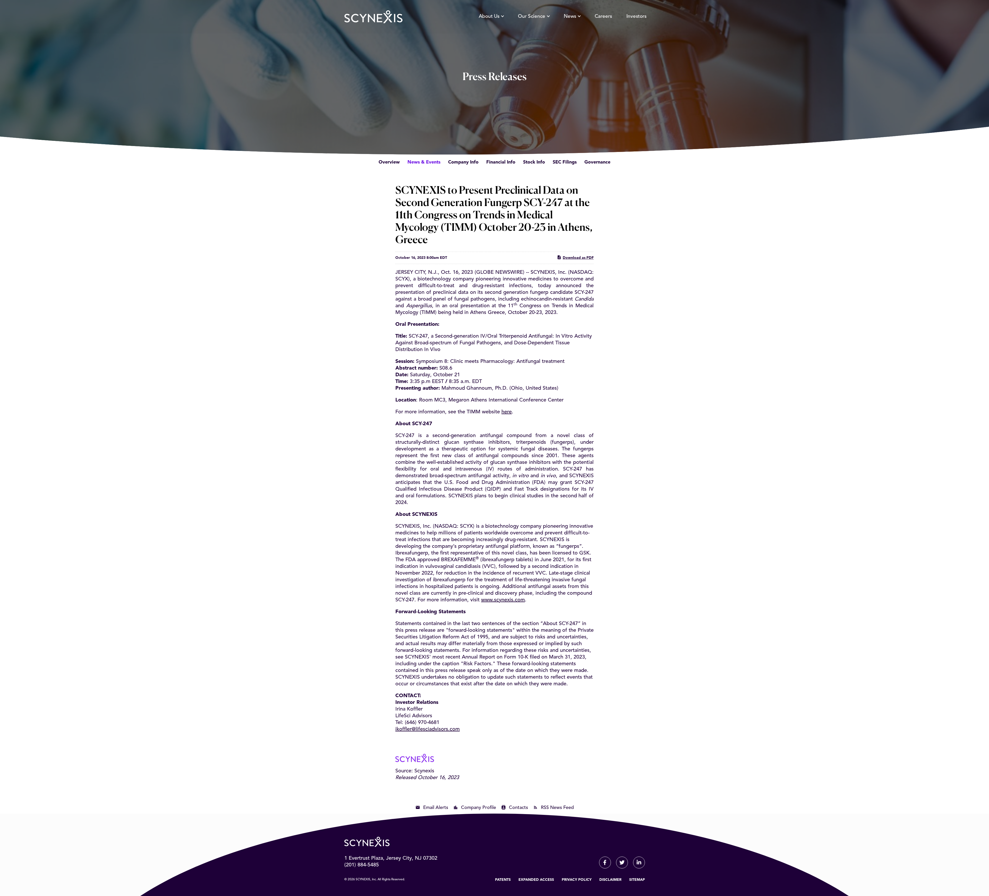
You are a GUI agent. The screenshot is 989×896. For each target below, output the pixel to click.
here (506, 412)
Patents (503, 880)
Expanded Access (536, 880)
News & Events (423, 162)
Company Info (463, 162)
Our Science (531, 16)
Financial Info (500, 162)
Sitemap (637, 880)
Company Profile (478, 807)
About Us (489, 16)
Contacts (518, 807)
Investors (636, 16)
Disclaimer (610, 880)
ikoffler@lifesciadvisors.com (427, 729)
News (570, 16)
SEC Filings (565, 162)
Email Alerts (435, 807)
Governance (597, 162)
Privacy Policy (577, 880)
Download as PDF (578, 258)
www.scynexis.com (503, 600)
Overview (389, 162)
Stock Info (534, 162)
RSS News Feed (557, 807)
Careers (603, 16)
